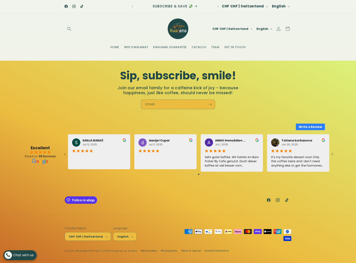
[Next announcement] (217, 6)
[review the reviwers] (124, 141)
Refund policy (149, 250)
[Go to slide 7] (198, 174)
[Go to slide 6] (195, 174)
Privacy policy (169, 250)
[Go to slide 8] (202, 174)
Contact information (216, 250)
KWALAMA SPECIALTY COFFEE (94, 251)
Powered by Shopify (124, 251)
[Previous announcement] (132, 6)
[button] (69, 28)
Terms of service (191, 250)
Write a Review (310, 127)
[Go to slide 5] (192, 174)
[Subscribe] (210, 104)
